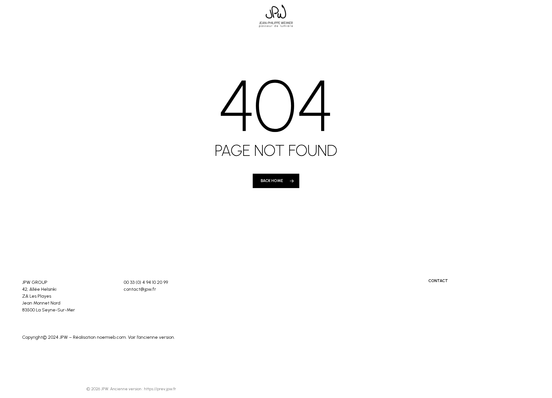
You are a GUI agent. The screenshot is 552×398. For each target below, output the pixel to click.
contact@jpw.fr (140, 289)
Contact (438, 280)
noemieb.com (111, 337)
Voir (132, 337)
